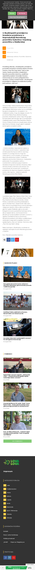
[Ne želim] (33, 10)
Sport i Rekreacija (10, 510)
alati (7, 485)
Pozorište (22, 56)
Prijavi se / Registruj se (17, 542)
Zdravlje (8, 518)
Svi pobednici (17, 441)
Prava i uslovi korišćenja (10, 535)
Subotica (28, 56)
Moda (7, 503)
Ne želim (22, 13)
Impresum (8, 471)
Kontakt (5, 531)
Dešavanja (10, 56)
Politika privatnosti (9, 538)
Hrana (7, 492)
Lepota (7, 500)
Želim (12, 13)
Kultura (16, 56)
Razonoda (8, 507)
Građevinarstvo (10, 489)
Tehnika (8, 514)
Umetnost (10, 60)
